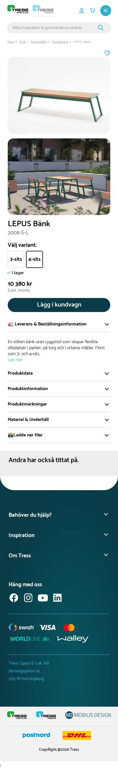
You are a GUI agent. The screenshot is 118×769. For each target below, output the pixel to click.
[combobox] (54, 28)
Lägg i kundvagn (59, 305)
